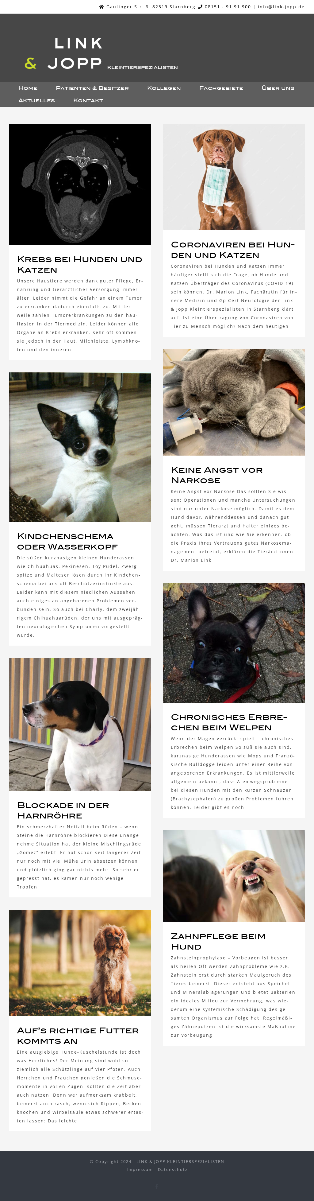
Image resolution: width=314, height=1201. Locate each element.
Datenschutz (173, 1169)
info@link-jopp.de (281, 7)
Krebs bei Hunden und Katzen (69, 184)
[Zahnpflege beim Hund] (234, 876)
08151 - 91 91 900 (228, 7)
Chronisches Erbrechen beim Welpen (223, 643)
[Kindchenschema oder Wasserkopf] (80, 447)
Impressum (140, 1169)
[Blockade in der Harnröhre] (80, 724)
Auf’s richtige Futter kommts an (69, 963)
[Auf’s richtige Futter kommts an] (80, 963)
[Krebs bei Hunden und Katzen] (80, 184)
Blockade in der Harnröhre (69, 724)
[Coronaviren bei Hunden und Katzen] (234, 177)
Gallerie (91, 184)
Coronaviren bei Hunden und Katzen (223, 177)
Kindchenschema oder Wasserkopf (69, 447)
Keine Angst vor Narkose (223, 402)
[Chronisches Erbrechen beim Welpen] (234, 643)
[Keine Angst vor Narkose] (234, 402)
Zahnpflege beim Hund (223, 876)
